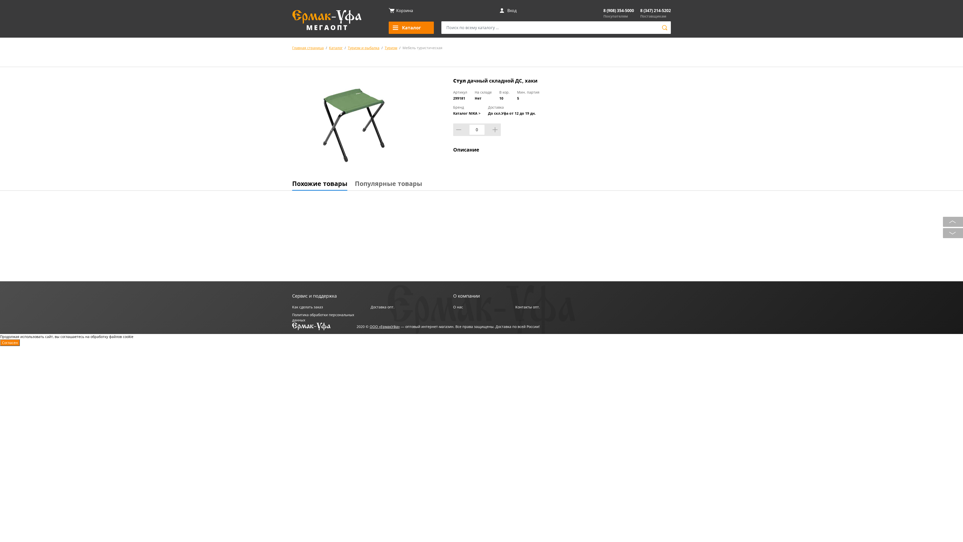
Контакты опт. (527, 307)
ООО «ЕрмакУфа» (385, 326)
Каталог (336, 47)
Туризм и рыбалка (363, 47)
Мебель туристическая (422, 47)
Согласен (10, 342)
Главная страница (308, 47)
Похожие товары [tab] (319, 183)
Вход (512, 10)
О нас (458, 307)
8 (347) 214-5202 (655, 10)
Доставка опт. (382, 307)
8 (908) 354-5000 (618, 10)
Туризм (391, 47)
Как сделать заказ (307, 307)
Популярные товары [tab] (388, 183)
